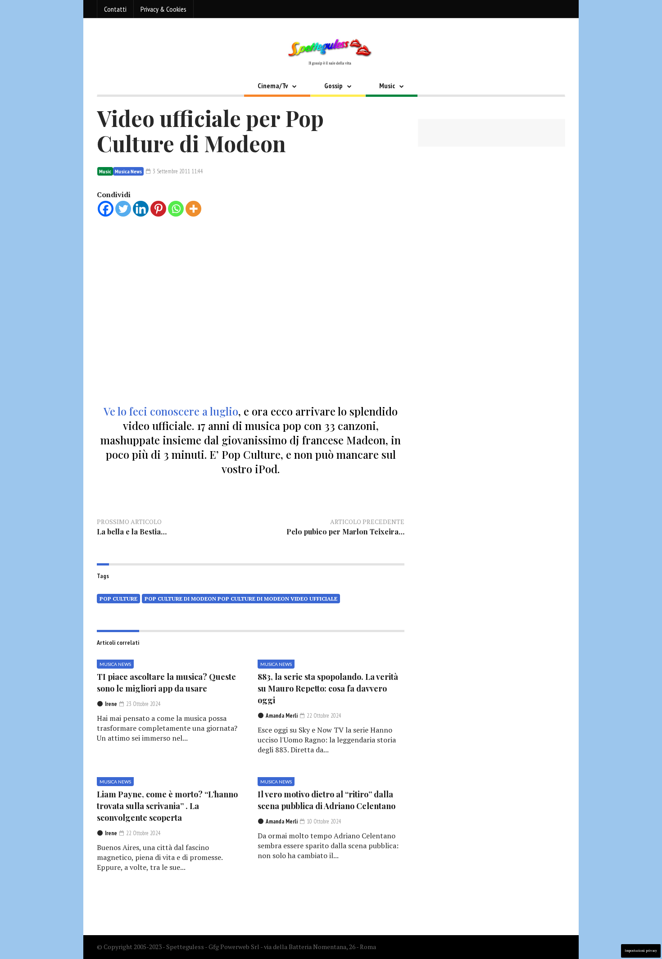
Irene (111, 704)
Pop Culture (118, 598)
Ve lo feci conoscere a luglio (171, 411)
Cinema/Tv (273, 85)
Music (387, 85)
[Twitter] (123, 209)
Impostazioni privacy (641, 951)
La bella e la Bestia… (132, 531)
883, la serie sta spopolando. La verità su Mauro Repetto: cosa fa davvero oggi (328, 688)
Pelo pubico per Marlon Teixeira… (345, 531)
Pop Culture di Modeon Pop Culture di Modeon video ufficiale (241, 598)
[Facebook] (105, 209)
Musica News (128, 171)
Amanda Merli (282, 715)
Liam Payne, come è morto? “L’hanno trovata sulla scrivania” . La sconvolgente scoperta (167, 806)
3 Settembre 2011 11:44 (177, 171)
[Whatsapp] (176, 209)
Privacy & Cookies (163, 9)
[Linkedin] (141, 209)
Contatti (115, 9)
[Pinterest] (158, 209)
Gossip (333, 85)
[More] (193, 209)
